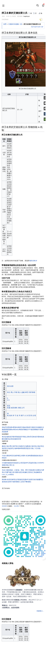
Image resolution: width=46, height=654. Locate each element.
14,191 (16, 506)
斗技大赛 (5, 455)
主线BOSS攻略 (35, 427)
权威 (8, 408)
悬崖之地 (30, 446)
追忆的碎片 (9, 482)
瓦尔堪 (21, 455)
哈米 (5, 458)
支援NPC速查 (27, 479)
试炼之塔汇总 (9, 465)
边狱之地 (13, 448)
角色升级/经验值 (14, 437)
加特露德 (30, 455)
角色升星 (36, 437)
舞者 (33, 392)
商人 (12, 392)
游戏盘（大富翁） (14, 470)
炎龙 (38, 455)
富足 (8, 406)
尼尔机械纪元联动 (26, 472)
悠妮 (35, 455)
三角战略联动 (37, 472)
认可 (23, 408)
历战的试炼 (32, 463)
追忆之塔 (19, 463)
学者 (15, 392)
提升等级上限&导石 (26, 437)
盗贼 (23, 392)
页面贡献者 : (5, 19)
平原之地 (17, 446)
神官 (26, 392)
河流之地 (36, 446)
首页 (4, 24)
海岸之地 (24, 446)
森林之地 (5, 446)
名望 (12, 408)
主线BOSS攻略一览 (15, 24)
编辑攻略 (32, 261)
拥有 (15, 408)
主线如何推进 (25, 427)
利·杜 (25, 455)
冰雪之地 (11, 446)
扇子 (22, 415)
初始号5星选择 (7, 427)
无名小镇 (5, 470)
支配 (19, 408)
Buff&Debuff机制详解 (18, 429)
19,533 (4, 506)
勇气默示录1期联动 (13, 472)
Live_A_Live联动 (8, 474)
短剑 (10, 415)
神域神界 (19, 448)
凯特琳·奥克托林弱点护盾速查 (12, 479)
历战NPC (25, 463)
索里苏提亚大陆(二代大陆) (31, 448)
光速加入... (40, 611)
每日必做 (5, 437)
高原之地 (6, 448)
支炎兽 (34, 479)
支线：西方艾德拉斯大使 (29, 470)
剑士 (8, 392)
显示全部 (10, 386)
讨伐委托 (5, 463)
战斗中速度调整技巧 (33, 429)
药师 (30, 392)
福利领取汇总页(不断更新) (22, 482)
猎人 (19, 392)
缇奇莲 (10, 455)
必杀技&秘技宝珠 (15, 439)
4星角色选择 (16, 427)
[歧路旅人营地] (23, 577)
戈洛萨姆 (16, 455)
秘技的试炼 (12, 463)
